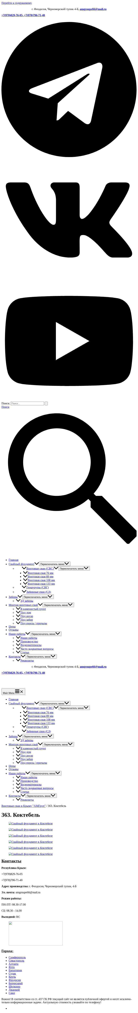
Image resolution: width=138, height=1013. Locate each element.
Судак (12, 973)
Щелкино (14, 986)
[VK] (69, 279)
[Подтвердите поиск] (46, 403)
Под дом (25, 612)
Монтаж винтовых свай (23, 605)
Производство (29, 641)
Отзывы (14, 629)
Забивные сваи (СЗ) (38, 591)
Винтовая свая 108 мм (41, 580)
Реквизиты (27, 660)
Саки (12, 992)
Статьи (24, 652)
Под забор (26, 619)
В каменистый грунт (33, 608)
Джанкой (14, 989)
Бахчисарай (16, 983)
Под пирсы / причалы (33, 623)
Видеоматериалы (31, 645)
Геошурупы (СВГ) (37, 587)
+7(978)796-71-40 (34, 15)
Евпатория (15, 970)
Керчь (12, 976)
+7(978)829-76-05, (12, 15)
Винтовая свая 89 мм (40, 576)
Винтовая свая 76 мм (40, 573)
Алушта (13, 963)
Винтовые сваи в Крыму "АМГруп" (23, 805)
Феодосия (15, 980)
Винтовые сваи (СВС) (40, 568)
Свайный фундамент (21, 564)
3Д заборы (26, 600)
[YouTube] (69, 399)
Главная (13, 559)
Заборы (13, 596)
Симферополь (17, 957)
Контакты (15, 656)
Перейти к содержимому (16, 2)
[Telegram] (69, 158)
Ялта (12, 967)
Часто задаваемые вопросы (37, 648)
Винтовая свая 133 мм (41, 583)
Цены (12, 626)
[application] (36, 564)
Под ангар (26, 616)
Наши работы (17, 633)
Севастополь (16, 960)
